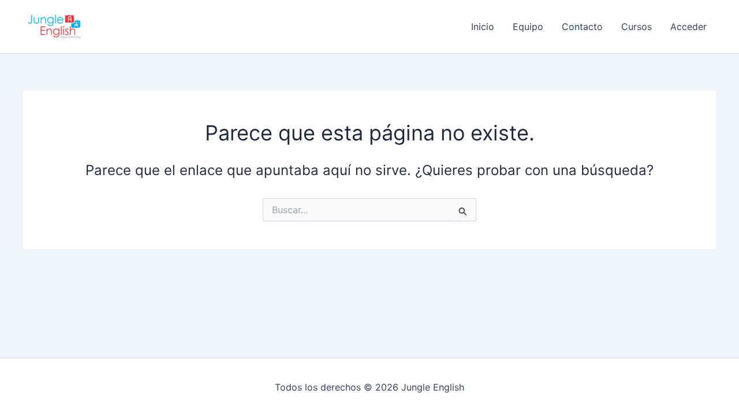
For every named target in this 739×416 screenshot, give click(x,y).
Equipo (528, 26)
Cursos (636, 26)
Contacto (582, 26)
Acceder (688, 26)
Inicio (482, 26)
